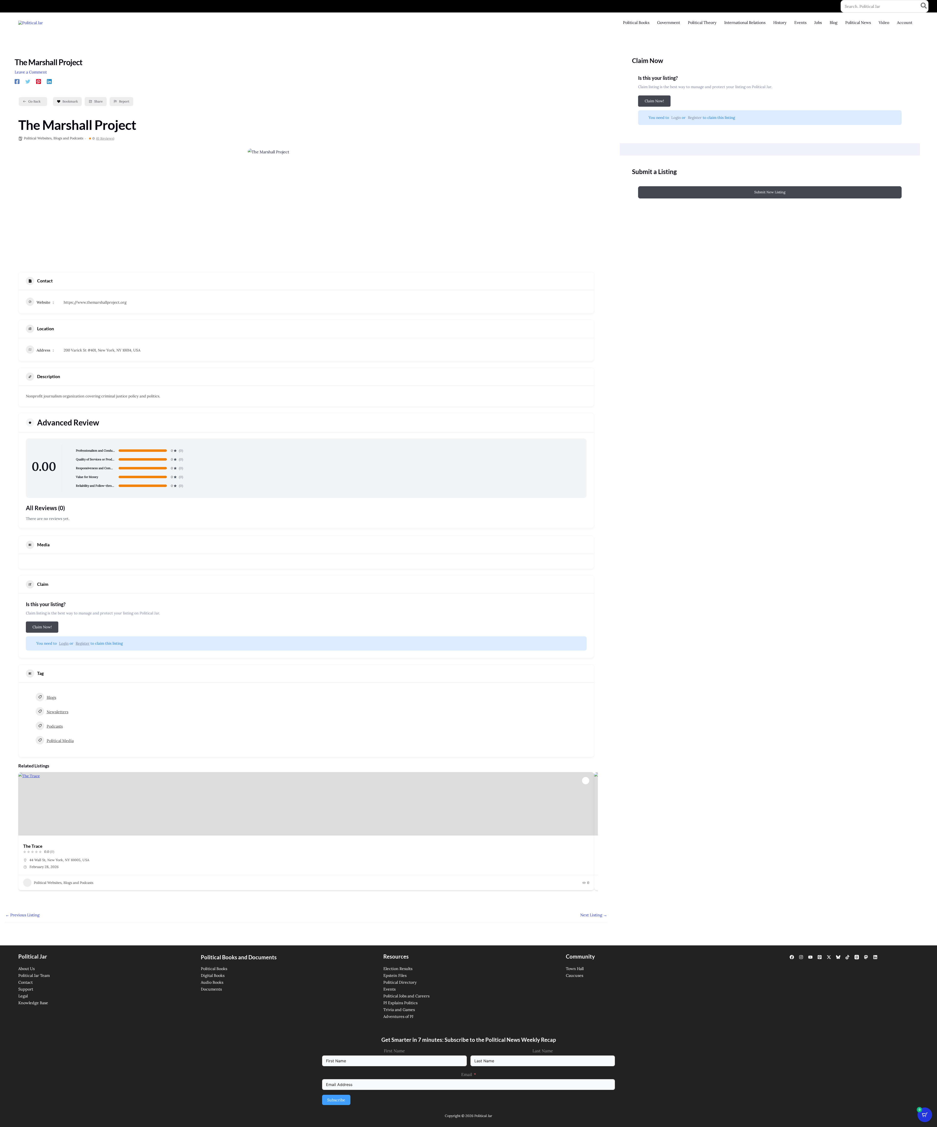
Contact (25, 982)
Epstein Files (395, 975)
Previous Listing (22, 915)
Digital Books (212, 975)
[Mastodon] (866, 957)
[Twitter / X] (829, 957)
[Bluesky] (838, 957)
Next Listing (593, 915)
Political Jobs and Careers (406, 995)
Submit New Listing (769, 192)
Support (25, 989)
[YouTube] (810, 957)
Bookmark (70, 101)
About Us (26, 968)
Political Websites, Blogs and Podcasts (53, 138)
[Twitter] (27, 81)
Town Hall (575, 968)
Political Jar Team (34, 975)
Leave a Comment (31, 72)
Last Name (542, 1051)
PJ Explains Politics (400, 1002)
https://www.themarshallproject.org (95, 302)
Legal (23, 995)
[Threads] (857, 957)
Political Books (214, 968)
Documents (211, 989)
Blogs (51, 697)
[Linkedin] (49, 81)
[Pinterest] (38, 81)
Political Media (60, 740)
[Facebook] (17, 81)
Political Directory (400, 982)
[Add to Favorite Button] (585, 780)
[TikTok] (847, 957)
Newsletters (57, 711)
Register (83, 643)
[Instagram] (801, 957)
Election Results (397, 968)
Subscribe (336, 1099)
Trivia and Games (399, 1009)
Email (466, 1074)
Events (389, 989)
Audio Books (212, 982)
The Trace (32, 846)
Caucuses (574, 975)
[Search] (924, 6)
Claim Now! (42, 627)
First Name (394, 1051)
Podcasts (55, 726)
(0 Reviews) (105, 138)
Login (64, 643)
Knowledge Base (33, 1002)
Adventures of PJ (398, 1016)
